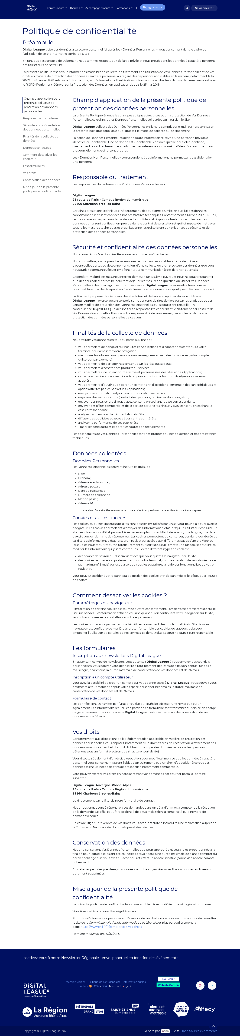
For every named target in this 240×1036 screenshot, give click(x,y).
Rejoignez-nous (152, 7)
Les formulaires (33, 166)
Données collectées (37, 147)
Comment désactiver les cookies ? (40, 157)
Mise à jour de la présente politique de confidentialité (42, 189)
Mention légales (75, 982)
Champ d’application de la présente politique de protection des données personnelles (42, 105)
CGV (96, 986)
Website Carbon (168, 985)
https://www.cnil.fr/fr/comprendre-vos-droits (111, 927)
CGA (104, 986)
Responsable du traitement (42, 118)
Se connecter (204, 8)
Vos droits (29, 173)
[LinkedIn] (212, 985)
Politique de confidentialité (104, 982)
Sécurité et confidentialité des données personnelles (41, 127)
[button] (187, 8)
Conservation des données (41, 180)
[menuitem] (57, 8)
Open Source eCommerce (199, 1031)
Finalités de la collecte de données (41, 138)
